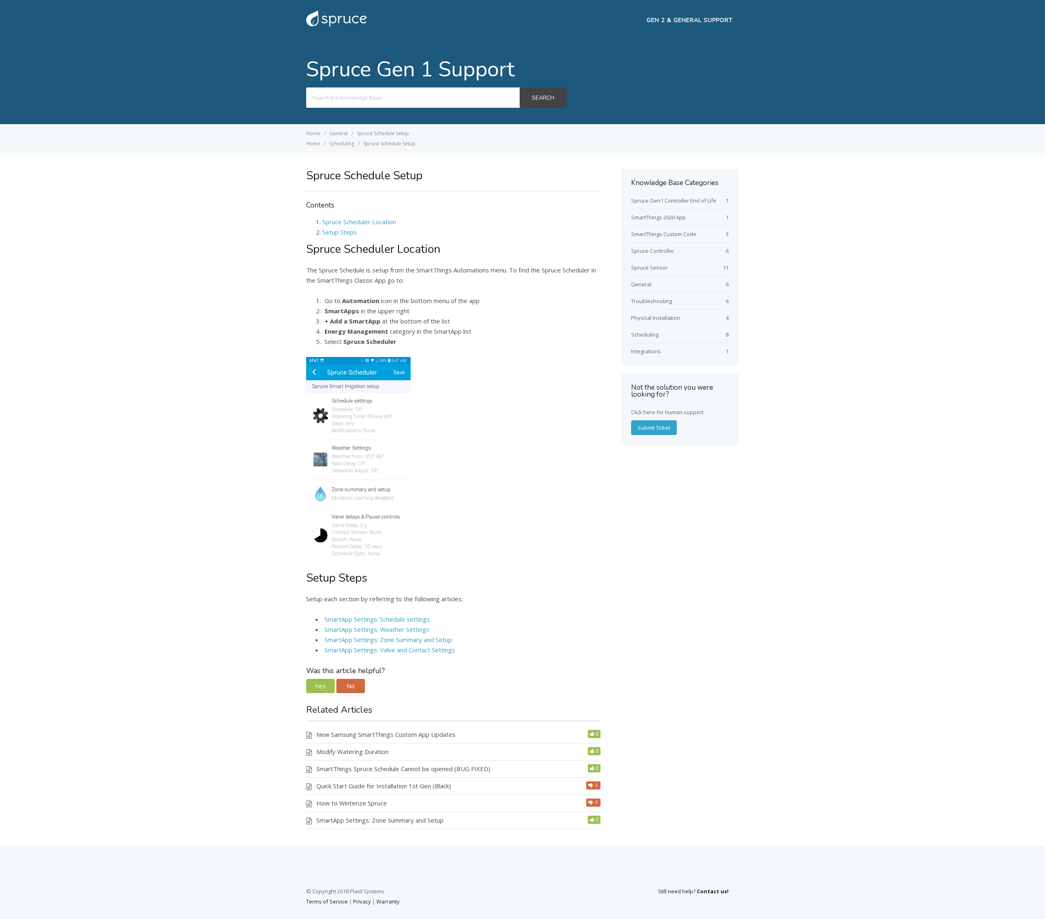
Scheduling (644, 334)
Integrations (646, 351)
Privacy (362, 901)
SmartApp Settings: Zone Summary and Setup (388, 640)
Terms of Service (327, 901)
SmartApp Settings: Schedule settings (377, 619)
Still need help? (693, 891)
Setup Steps (339, 232)
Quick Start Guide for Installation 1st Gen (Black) (383, 786)
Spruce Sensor (649, 267)
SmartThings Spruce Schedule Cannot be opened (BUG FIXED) (403, 769)
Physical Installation (655, 317)
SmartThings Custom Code (663, 234)
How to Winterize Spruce (351, 803)
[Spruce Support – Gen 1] (336, 26)
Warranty (388, 901)
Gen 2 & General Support (690, 20)
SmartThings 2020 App (658, 217)
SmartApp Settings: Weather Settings (377, 629)
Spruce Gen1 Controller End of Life (673, 200)
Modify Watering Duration (352, 751)
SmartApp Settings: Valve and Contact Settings (390, 650)
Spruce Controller (652, 250)
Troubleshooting (651, 301)
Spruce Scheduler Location (359, 222)
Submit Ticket (654, 427)
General (641, 284)
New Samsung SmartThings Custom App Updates (386, 734)
